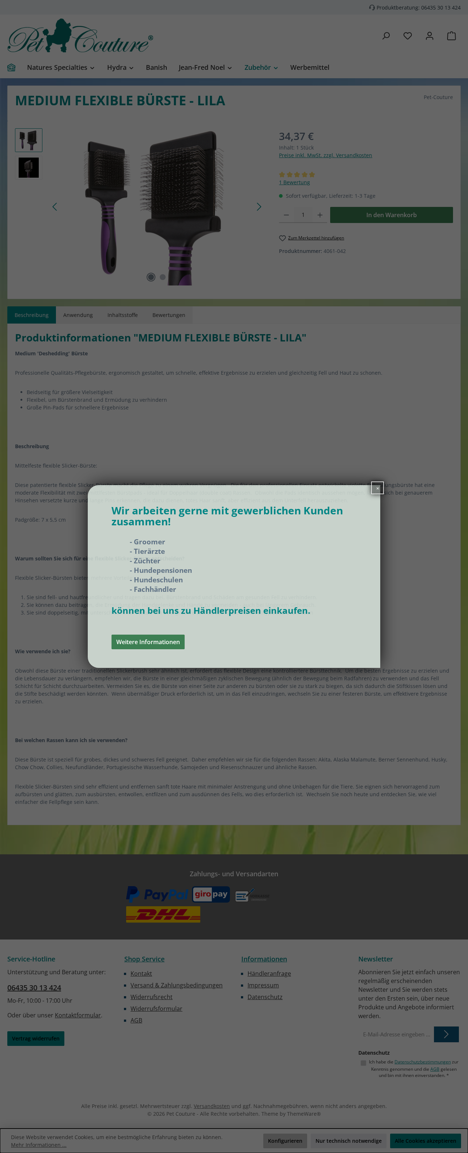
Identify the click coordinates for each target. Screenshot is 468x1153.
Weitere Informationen (148, 642)
